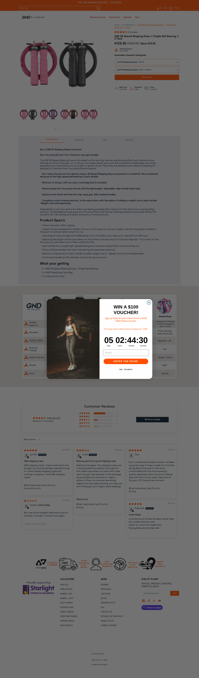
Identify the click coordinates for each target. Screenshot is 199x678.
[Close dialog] (149, 302)
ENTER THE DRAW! (126, 361)
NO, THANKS (126, 369)
